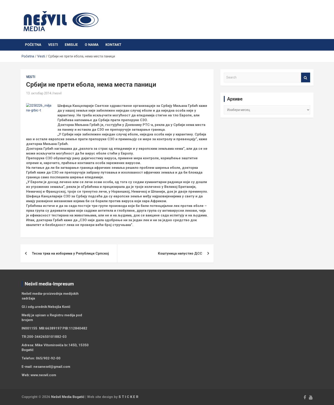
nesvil (57, 93)
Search (305, 77)
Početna (33, 45)
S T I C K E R (128, 397)
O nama (92, 45)
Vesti (53, 45)
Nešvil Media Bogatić (68, 397)
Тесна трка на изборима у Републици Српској (70, 253)
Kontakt (113, 45)
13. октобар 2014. (39, 93)
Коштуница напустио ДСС (180, 253)
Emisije (71, 45)
